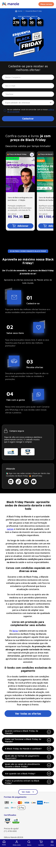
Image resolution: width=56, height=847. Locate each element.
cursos (10, 529)
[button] (29, 843)
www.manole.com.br (13, 439)
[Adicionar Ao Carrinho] (20, 226)
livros (15, 630)
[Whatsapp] (49, 834)
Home (20, 11)
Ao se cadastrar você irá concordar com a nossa (30, 110)
